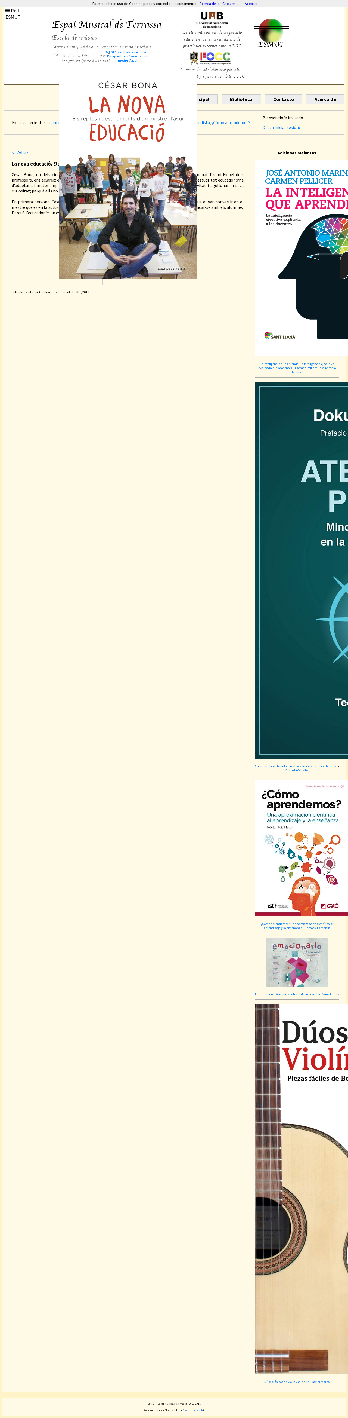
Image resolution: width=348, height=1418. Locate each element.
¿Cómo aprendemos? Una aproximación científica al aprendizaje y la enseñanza (297, 926)
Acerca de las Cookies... (219, 3)
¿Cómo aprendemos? (231, 122)
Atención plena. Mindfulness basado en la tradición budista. (296, 766)
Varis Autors (330, 994)
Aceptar (251, 3)
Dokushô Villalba (297, 770)
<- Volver (20, 152)
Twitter (188, 1410)
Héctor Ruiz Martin (317, 928)
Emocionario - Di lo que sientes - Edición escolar (287, 994)
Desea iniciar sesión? (282, 127)
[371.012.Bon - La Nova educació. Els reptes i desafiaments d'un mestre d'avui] (127, 253)
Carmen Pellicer (306, 368)
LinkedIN (198, 1410)
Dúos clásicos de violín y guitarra (286, 1382)
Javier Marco (321, 1382)
